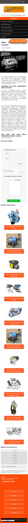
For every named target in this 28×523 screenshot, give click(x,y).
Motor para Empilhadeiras (6, 33)
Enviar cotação (13, 200)
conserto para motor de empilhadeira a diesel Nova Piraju (14, 322)
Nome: (7, 153)
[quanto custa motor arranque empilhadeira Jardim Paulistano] (14, 407)
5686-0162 (6, 481)
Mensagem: (18, 180)
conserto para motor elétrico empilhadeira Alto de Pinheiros (14, 251)
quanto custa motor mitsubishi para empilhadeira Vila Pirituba (14, 442)
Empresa (14, 495)
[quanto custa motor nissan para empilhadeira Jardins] (14, 383)
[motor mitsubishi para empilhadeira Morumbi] (14, 288)
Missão (14, 499)
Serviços (14, 18)
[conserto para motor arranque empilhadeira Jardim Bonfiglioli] (14, 359)
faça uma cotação (18, 41)
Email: (7, 158)
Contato (14, 508)
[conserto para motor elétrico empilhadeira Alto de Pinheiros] (14, 240)
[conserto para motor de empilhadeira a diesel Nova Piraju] (14, 312)
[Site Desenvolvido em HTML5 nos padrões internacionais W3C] (11, 520)
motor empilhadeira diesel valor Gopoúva (14, 227)
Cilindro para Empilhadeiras (6, 27)
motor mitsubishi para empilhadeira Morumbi (14, 299)
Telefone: (20, 163)
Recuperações (4, 36)
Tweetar (4, 50)
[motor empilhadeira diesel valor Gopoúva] (14, 216)
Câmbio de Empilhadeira (6, 24)
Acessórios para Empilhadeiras (7, 21)
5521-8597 (12, 481)
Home (14, 491)
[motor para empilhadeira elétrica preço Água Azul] (14, 264)
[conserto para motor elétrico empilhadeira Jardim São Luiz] (14, 335)
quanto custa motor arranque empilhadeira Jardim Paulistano (14, 418)
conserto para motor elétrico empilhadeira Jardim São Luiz (14, 346)
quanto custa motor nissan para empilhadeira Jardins (14, 394)
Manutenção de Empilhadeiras (7, 30)
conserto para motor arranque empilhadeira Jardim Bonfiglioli (14, 370)
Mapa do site (14, 512)
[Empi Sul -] (14, 8)
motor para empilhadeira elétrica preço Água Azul (14, 275)
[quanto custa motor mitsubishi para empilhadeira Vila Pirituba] (14, 431)
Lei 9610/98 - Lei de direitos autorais (14, 472)
